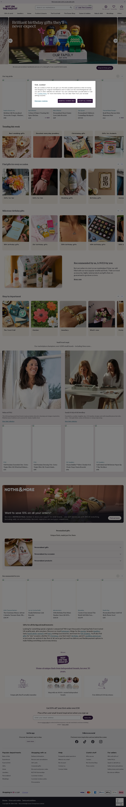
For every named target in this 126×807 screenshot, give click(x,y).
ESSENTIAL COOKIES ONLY (67, 100)
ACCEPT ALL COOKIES (85, 100)
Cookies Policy (42, 93)
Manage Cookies (41, 101)
